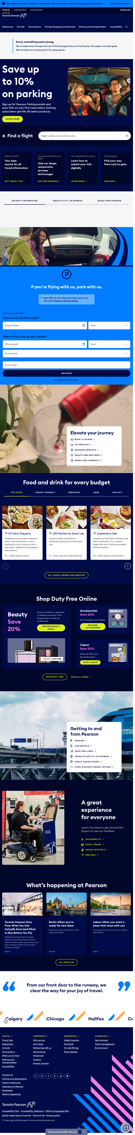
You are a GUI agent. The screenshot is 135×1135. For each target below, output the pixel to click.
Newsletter (7, 1090)
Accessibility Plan (10, 1111)
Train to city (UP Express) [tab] (68, 201)
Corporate (20, 10)
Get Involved (101, 1040)
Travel (6, 10)
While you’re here (10, 1055)
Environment (101, 1048)
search (61, 50)
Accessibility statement (32, 1111)
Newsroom (36, 10)
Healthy (117, 492)
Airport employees (11, 1082)
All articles (66, 962)
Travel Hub (7, 1040)
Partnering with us (42, 1048)
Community (101, 1036)
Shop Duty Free (55, 677)
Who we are (39, 1040)
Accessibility (116, 26)
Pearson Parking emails (66, 300)
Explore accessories (92, 626)
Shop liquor (90, 662)
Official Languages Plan (57, 1111)
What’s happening (11, 1094)
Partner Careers (41, 1063)
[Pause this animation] (6, 1021)
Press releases (71, 1051)
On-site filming (71, 1048)
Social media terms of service (16, 1115)
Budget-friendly (45, 492)
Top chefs (17, 492)
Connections (34, 26)
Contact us (7, 1075)
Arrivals (21, 26)
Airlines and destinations (14, 1078)
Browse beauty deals (51, 627)
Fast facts (69, 1044)
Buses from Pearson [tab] (109, 201)
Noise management (105, 1044)
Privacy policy (53, 1115)
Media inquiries (71, 1040)
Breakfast (74, 492)
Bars (96, 492)
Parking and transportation (92, 26)
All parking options (65, 380)
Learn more (12, 119)
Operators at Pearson (12, 1086)
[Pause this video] (6, 467)
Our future (38, 1044)
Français (125, 10)
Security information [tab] (25, 201)
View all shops (79, 677)
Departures (7, 26)
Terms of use (39, 1115)
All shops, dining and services (66, 575)
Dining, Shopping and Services (60, 26)
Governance (39, 1051)
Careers (37, 1059)
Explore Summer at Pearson (112, 4)
